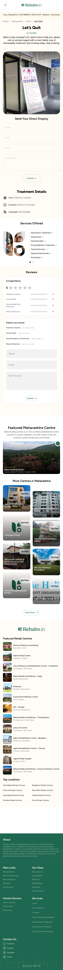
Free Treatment (38, 908)
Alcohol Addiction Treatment (43, 917)
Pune (28, 21)
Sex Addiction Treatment (41, 927)
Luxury (34, 903)
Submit (30, 178)
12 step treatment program (42, 931)
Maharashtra (17, 21)
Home (6, 21)
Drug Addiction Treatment (42, 922)
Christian (35, 913)
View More (30, 612)
